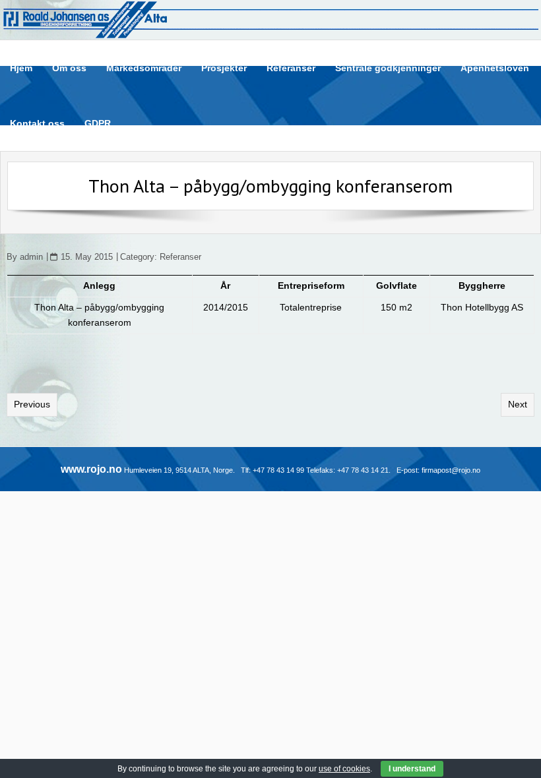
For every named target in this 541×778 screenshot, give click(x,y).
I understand (412, 768)
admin (31, 257)
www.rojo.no (91, 469)
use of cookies (344, 768)
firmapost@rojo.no (451, 470)
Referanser (180, 257)
